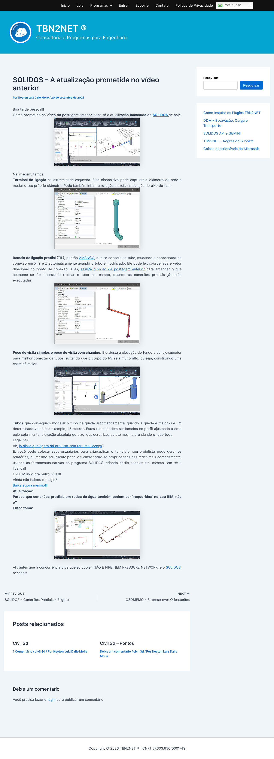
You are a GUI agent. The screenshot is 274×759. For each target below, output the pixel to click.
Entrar (124, 5)
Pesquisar (210, 77)
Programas (99, 5)
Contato (162, 5)
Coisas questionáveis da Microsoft (231, 149)
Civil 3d (20, 643)
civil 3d (40, 651)
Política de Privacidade (194, 5)
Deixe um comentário (115, 651)
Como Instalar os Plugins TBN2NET (232, 113)
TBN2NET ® (61, 28)
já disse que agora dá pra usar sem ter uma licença (60, 446)
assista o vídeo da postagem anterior (113, 269)
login (51, 699)
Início (65, 5)
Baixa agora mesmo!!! (30, 485)
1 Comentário (22, 651)
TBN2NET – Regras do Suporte (228, 141)
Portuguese (232, 5)
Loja (80, 5)
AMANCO (86, 258)
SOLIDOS (161, 115)
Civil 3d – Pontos (117, 643)
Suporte (142, 5)
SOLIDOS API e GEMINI (222, 133)
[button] (110, 5)
